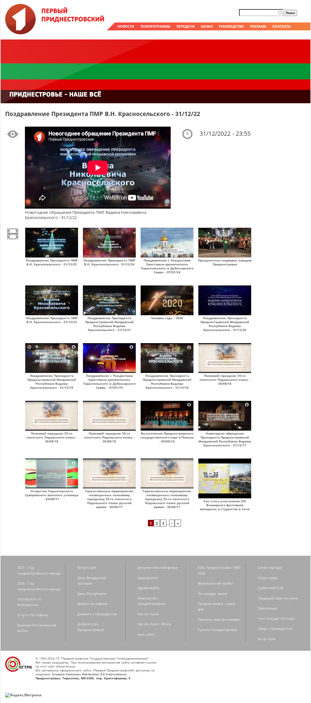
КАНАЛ (207, 26)
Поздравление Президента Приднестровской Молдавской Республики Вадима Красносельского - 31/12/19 (51, 382)
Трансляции (267, 608)
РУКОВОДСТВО (231, 26)
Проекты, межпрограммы (219, 619)
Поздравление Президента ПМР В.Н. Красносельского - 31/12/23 (51, 320)
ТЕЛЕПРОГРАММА (155, 26)
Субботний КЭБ (271, 587)
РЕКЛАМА (258, 26)
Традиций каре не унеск (278, 598)
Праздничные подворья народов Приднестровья (224, 262)
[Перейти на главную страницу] (55, 33)
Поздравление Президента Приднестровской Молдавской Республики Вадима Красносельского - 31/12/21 (109, 324)
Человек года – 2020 (167, 318)
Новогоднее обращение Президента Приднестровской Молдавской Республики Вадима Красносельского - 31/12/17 (224, 439)
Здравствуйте (148, 587)
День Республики (92, 593)
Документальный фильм (158, 567)
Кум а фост (147, 634)
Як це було (267, 638)
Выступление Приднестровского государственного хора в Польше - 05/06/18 (167, 437)
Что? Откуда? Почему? (276, 618)
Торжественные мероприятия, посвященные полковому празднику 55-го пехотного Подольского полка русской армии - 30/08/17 (109, 499)
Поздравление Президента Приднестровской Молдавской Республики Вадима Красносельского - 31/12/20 (224, 324)
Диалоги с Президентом (97, 614)
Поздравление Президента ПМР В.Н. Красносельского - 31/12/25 (51, 262)
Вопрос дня (87, 567)
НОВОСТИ (126, 26)
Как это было (148, 614)
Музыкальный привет (216, 583)
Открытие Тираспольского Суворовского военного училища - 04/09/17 (51, 495)
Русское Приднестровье (217, 629)
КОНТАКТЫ (281, 26)
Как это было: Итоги (154, 624)
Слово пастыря (270, 567)
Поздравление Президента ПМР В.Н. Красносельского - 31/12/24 (109, 262)
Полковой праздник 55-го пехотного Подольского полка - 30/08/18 (225, 380)
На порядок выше (212, 593)
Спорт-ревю (268, 577)
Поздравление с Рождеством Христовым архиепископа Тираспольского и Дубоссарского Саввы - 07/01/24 (167, 266)
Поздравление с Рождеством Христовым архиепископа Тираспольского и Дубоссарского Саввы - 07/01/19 (109, 382)
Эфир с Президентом (275, 628)
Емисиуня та (148, 577)
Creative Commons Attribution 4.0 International (89, 674)
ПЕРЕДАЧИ (185, 26)
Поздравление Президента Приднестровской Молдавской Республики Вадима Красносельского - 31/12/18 (167, 382)
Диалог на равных (92, 603)
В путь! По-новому (32, 615)
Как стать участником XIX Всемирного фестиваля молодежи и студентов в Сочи (225, 505)
